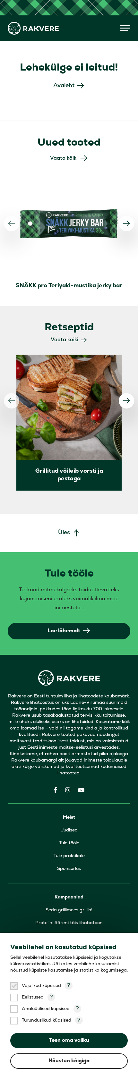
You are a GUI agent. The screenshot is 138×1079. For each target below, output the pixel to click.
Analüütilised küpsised (46, 1009)
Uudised (69, 830)
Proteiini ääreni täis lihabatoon (69, 923)
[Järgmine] (126, 223)
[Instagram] (67, 790)
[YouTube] (81, 790)
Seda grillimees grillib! (69, 910)
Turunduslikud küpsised (46, 1020)
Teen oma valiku (69, 1040)
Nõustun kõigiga (69, 1061)
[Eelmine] (11, 223)
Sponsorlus (69, 868)
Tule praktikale (69, 856)
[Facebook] (55, 790)
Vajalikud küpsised (41, 985)
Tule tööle (69, 843)
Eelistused (33, 997)
